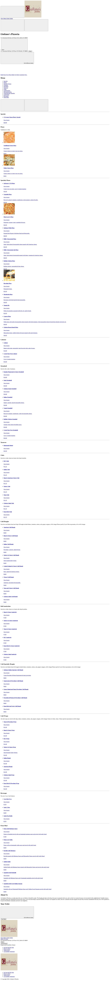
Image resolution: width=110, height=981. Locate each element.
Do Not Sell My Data (9, 947)
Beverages (6, 96)
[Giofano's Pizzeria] (33, 17)
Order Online (10, 18)
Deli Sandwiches (8, 92)
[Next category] (36, 105)
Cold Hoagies (7, 90)
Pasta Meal (6, 97)
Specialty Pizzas (7, 83)
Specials (5, 81)
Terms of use (7, 950)
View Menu (4, 18)
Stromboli (6, 86)
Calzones (6, 85)
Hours (3, 49)
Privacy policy (7, 949)
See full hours (4, 943)
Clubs (5, 89)
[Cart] (36, 25)
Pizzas (5, 82)
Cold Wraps (6, 94)
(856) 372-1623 (4, 939)
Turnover (6, 88)
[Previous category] (12, 105)
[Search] (12, 25)
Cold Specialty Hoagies (9, 93)
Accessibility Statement (9, 951)
